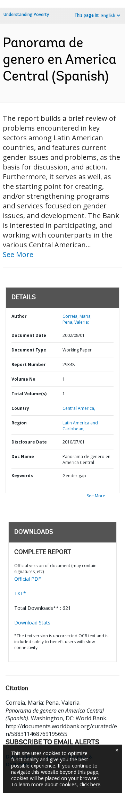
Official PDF (27, 578)
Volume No (23, 379)
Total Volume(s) (29, 394)
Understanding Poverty (26, 14)
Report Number (28, 364)
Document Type (28, 350)
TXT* (20, 593)
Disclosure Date (29, 442)
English (108, 15)
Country (20, 408)
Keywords (22, 476)
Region (19, 423)
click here (90, 784)
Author (19, 316)
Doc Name (22, 456)
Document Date (28, 335)
